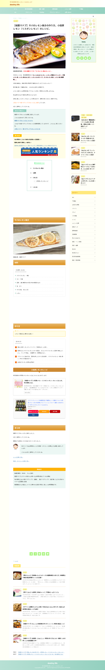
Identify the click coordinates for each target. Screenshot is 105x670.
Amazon (44, 411)
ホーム (15, 9)
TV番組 (81, 9)
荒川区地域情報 (28, 9)
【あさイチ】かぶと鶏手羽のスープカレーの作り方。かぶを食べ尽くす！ (88, 167)
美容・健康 (41, 9)
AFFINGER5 (67, 667)
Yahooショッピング (33, 411)
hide (43, 163)
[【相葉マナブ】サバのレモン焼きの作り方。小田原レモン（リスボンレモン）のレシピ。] (43, 554)
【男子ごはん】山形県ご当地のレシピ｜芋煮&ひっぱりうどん (41, 592)
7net (33, 415)
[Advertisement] (39, 204)
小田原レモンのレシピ (41, 181)
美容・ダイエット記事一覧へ (21, 461)
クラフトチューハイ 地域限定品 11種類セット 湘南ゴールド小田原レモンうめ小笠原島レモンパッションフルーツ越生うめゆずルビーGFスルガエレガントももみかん (45, 403)
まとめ (34, 187)
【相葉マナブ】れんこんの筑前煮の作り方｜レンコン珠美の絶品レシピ (44, 624)
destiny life (15, 5)
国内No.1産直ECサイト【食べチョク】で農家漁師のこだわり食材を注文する (35, 145)
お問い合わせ (68, 12)
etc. (16, 12)
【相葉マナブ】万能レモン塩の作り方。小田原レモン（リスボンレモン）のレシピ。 (41, 652)
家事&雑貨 (54, 9)
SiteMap (42, 12)
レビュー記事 (68, 9)
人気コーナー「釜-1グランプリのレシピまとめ (27, 129)
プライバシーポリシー (55, 12)
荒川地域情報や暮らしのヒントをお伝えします (52, 666)
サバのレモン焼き (38, 168)
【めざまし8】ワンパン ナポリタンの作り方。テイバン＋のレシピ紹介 (88, 153)
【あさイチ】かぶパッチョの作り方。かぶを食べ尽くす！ (88, 181)
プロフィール (29, 12)
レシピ (16, 561)
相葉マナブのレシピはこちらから (23, 120)
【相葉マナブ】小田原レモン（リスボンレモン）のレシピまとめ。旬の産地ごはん (40, 654)
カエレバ (34, 406)
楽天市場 (55, 411)
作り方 (34, 177)
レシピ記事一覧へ (18, 457)
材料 (34, 173)
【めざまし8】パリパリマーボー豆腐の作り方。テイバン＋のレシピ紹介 (88, 138)
